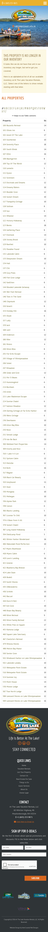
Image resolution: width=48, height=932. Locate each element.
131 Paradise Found (11, 249)
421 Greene (8, 563)
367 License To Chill (11, 515)
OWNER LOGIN (25, 30)
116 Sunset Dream (10, 197)
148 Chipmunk (9, 301)
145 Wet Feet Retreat (12, 292)
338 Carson (7, 506)
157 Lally (6, 320)
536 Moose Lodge (10, 686)
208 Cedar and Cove (11, 373)
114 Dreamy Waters (11, 187)
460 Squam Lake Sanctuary (14, 634)
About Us (24, 789)
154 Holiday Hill (9, 311)
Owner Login (24, 793)
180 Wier (6, 339)
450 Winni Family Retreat (13, 620)
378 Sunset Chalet (10, 525)
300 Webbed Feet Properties (15, 444)
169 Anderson (8, 335)
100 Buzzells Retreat (12, 125)
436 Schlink (8, 591)
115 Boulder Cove (10, 192)
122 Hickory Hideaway (12, 220)
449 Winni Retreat (10, 615)
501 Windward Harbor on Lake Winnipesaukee (22, 658)
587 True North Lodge (12, 691)
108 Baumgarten (10, 159)
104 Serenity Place (11, 144)
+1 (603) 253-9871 (10, 3)
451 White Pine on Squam (14, 625)
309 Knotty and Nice (11, 449)
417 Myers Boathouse (12, 549)
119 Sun (6, 211)
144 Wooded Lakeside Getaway (16, 287)
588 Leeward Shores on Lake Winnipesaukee (22, 696)
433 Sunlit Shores (10, 582)
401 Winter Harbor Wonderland (16, 539)
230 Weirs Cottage (10, 415)
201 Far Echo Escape (11, 354)
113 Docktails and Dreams (14, 182)
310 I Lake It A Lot (11, 453)
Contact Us (24, 776)
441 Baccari (8, 596)
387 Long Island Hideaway (14, 530)
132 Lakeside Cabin (11, 254)
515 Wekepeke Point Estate (15, 667)
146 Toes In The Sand (12, 296)
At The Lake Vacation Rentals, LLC (24, 16)
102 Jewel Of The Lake (12, 135)
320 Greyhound (9, 482)
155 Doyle (7, 316)
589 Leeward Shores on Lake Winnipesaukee (22, 701)
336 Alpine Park (9, 501)
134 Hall (6, 263)
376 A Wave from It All (12, 520)
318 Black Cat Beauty (12, 477)
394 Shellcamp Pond (11, 534)
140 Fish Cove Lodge (11, 277)
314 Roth (6, 468)
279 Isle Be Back (10, 439)
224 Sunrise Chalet (11, 401)
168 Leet (6, 330)
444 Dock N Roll (10, 601)
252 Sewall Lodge (10, 434)
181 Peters (7, 344)
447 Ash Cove (8, 606)
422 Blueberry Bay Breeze (14, 568)
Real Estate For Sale (24, 779)
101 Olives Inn (9, 130)
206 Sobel (7, 363)
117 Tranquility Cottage (12, 201)
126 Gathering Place (11, 230)
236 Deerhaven (9, 420)
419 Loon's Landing (11, 558)
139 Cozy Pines (9, 273)
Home (24, 765)
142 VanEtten (8, 282)
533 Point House (10, 682)
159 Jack (6, 325)
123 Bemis (7, 225)
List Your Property (24, 772)
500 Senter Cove (10, 653)
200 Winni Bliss (9, 349)
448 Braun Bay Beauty (12, 610)
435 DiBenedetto (10, 587)
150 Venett (7, 306)
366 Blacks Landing (11, 510)
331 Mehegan (8, 496)
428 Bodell (7, 577)
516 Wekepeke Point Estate (15, 672)
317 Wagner (8, 472)
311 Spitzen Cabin (10, 458)
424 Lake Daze (9, 572)
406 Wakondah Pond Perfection (16, 544)
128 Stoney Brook (10, 239)
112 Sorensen (8, 178)
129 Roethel (8, 244)
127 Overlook (8, 235)
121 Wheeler (8, 216)
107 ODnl (7, 154)
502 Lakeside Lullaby (12, 663)
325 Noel (7, 487)
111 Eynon (7, 173)
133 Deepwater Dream (12, 258)
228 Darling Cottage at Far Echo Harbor (20, 411)
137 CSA (6, 268)
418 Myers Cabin (10, 553)
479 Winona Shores (11, 644)
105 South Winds (10, 149)
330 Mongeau (8, 491)
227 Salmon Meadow (12, 406)
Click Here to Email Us (25, 821)
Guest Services (24, 786)
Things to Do (24, 782)
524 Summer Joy (10, 677)
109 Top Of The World (12, 163)
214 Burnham (8, 387)
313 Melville (8, 463)
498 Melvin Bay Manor (12, 648)
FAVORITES (25, 34)
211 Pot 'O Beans (10, 377)
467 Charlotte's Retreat (13, 639)
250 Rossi (7, 430)
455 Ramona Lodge (11, 629)
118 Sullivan (8, 206)
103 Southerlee (9, 139)
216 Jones (7, 392)
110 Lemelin (8, 168)
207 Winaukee (9, 368)
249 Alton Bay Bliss (11, 425)
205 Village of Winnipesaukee (15, 358)
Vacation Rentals (24, 769)
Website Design (15, 928)
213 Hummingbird (10, 382)
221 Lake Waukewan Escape (15, 396)
